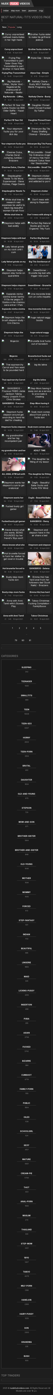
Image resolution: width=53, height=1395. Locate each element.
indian (6, 10)
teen (24, 10)
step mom (15, 10)
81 (30, 640)
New (4, 27)
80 (23, 640)
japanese (32, 10)
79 (16, 640)
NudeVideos (15, 3)
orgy (41, 10)
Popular (11, 27)
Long (19, 27)
